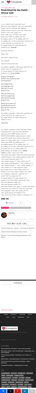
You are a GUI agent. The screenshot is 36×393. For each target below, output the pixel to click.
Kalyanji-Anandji (19, 382)
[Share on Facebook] (3, 391)
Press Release (21, 317)
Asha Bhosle (12, 207)
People (7, 317)
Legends (6, 314)
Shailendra (4, 382)
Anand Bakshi (30, 373)
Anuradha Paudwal (22, 387)
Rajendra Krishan (29, 380)
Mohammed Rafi (21, 373)
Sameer (3, 375)
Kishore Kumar (9, 375)
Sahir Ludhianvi (5, 384)
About (28, 317)
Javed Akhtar (13, 384)
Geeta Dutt (13, 387)
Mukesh (3, 387)
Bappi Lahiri (21, 380)
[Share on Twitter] (10, 391)
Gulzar (8, 387)
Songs (13, 317)
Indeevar (26, 382)
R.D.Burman (21, 377)
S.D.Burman (20, 384)
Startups (30, 314)
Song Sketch (13, 314)
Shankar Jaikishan (26, 207)
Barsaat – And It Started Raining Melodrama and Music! (16, 236)
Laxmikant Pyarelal (19, 375)
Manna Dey (18, 207)
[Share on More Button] (32, 391)
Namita (5, 16)
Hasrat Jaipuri (28, 384)
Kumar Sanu (14, 380)
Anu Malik (28, 377)
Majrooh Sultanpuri (6, 377)
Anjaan (29, 387)
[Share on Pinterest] (17, 391)
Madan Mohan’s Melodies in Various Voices (14, 232)
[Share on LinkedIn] (25, 391)
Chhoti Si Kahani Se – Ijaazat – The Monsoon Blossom (17, 228)
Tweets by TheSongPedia (7, 310)
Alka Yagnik (15, 377)
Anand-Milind (11, 382)
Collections (22, 314)
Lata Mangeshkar (5, 373)
